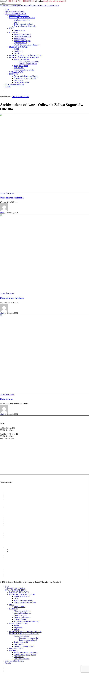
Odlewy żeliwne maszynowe (10, 543)
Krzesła (16, 630)
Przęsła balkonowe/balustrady (15, 499)
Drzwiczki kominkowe (13, 517)
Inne (1, 503)
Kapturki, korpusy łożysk (18, 551)
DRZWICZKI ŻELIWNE (19, 592)
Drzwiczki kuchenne (12, 576)
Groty (7, 495)
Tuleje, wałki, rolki (11, 555)
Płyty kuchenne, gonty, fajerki (16, 572)
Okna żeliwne (5, 564)
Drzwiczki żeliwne (7, 466)
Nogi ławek (9, 535)
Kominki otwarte (11, 519)
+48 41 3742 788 (6, 449)
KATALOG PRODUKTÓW (15, 590)
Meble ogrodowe (6, 529)
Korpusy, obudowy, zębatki (15, 560)
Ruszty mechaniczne (12, 547)
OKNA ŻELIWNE (7, 193)
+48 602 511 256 (28, 1)
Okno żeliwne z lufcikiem (12, 298)
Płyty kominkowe (11, 523)
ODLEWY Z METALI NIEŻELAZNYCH (25, 632)
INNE (11, 605)
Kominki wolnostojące (13, 521)
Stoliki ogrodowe (11, 533)
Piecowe (3, 566)
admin (2, 213)
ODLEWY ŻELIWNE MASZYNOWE (24, 634)
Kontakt (8, 663)
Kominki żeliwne (6, 471)
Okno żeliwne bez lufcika (12, 198)
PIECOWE (13, 650)
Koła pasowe (9, 558)
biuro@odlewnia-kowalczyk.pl (54, 1)
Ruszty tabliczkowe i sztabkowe (16, 570)
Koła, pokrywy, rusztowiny (19, 549)
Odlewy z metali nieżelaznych (11, 541)
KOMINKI (13, 609)
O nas (7, 586)
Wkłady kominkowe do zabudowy (17, 525)
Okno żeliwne (6, 399)
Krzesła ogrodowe (11, 537)
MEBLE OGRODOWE (18, 623)
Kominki (3, 511)
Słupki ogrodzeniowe (12, 493)
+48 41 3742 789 (14, 1)
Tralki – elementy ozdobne (14, 497)
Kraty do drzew (10, 507)
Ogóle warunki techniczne (14, 661)
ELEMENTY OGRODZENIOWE (22, 594)
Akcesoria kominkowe (13, 515)
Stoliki (16, 625)
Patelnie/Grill (9, 574)
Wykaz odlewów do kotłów (15, 588)
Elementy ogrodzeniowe (9, 489)
